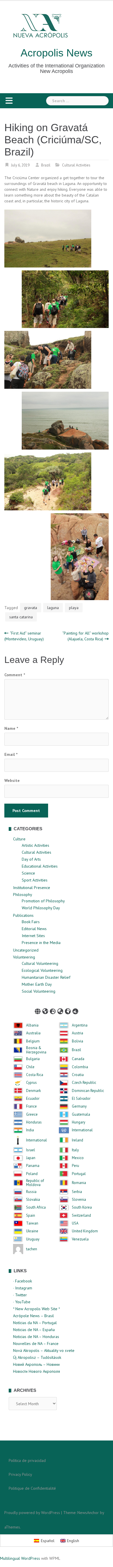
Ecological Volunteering (42, 970)
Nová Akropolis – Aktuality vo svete (43, 1350)
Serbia (77, 1192)
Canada (78, 1059)
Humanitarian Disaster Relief (46, 977)
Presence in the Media (41, 942)
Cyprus (31, 1083)
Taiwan (32, 1223)
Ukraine (32, 1231)
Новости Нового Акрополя (36, 1371)
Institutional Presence (31, 887)
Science (28, 873)
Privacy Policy (20, 1474)
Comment (14, 674)
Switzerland (81, 1216)
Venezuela (80, 1239)
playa (74, 607)
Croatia (78, 1075)
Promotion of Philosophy (43, 900)
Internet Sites (33, 935)
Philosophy (22, 894)
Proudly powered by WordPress (32, 1512)
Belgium (33, 1041)
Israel (30, 1150)
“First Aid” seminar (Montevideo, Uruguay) (24, 636)
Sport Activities (35, 880)
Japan (30, 1158)
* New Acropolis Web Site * (36, 1308)
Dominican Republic (88, 1091)
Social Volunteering (38, 991)
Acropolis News (56, 53)
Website (12, 780)
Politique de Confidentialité (32, 1488)
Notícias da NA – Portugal (35, 1322)
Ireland (77, 1140)
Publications (23, 915)
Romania (79, 1183)
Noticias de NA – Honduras (36, 1336)
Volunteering (24, 957)
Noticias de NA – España (34, 1329)
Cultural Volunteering (40, 963)
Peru (75, 1166)
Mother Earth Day (37, 984)
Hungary (78, 1122)
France (31, 1106)
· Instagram (22, 1288)
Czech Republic (84, 1083)
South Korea (82, 1207)
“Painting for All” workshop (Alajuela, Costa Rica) (85, 636)
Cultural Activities (76, 165)
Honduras (34, 1122)
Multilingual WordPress (20, 1558)
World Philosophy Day (41, 907)
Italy (75, 1150)
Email (10, 754)
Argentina (80, 1025)
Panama (32, 1166)
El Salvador (81, 1099)
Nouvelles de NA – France (36, 1343)
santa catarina (21, 617)
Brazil (45, 165)
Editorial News (34, 928)
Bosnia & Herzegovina (36, 1050)
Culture (19, 839)
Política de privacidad (27, 1460)
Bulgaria (33, 1059)
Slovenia (79, 1200)
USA (75, 1223)
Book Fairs (31, 921)
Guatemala (81, 1115)
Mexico (78, 1158)
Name (11, 728)
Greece (32, 1115)
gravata (30, 607)
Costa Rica (34, 1075)
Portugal (79, 1174)
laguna (53, 607)
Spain (30, 1216)
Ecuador (32, 1099)
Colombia (80, 1067)
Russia (31, 1192)
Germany (79, 1106)
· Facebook (22, 1281)
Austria (77, 1033)
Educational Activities (40, 866)
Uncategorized (26, 950)
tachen (31, 1249)
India (30, 1130)
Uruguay (32, 1239)
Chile (30, 1067)
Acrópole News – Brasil (33, 1315)
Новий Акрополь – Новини (36, 1364)
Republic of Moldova (35, 1183)
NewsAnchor (88, 1512)
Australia (33, 1033)
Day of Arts (31, 859)
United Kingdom (85, 1231)
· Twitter (20, 1294)
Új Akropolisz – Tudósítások (37, 1357)
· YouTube (21, 1301)
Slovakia (33, 1200)
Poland (32, 1174)
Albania (32, 1025)
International (82, 1130)
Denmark (33, 1091)
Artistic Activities (35, 845)
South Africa (36, 1207)
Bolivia (77, 1041)
